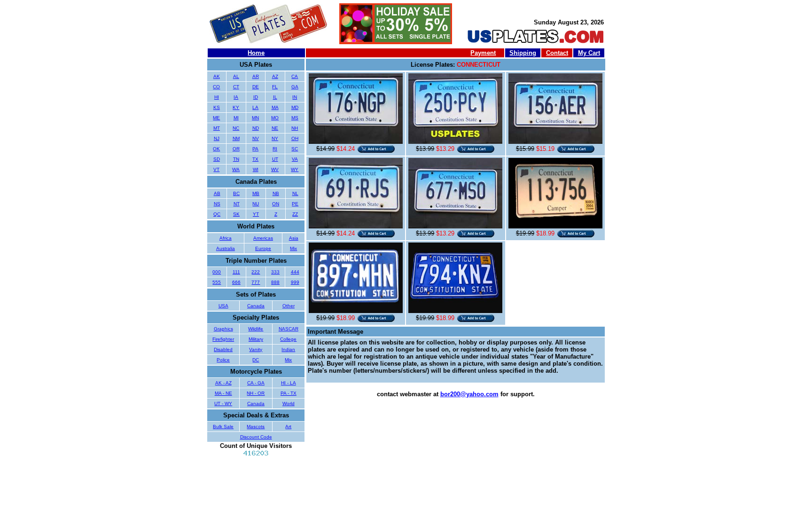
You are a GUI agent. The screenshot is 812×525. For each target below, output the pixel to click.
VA (295, 159)
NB (276, 193)
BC (236, 193)
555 (216, 282)
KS (216, 107)
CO (216, 86)
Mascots (256, 426)
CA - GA (256, 382)
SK (236, 214)
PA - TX (289, 393)
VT (216, 169)
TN (236, 159)
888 (275, 282)
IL (275, 97)
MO (275, 117)
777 (255, 282)
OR (236, 148)
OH (294, 138)
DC (255, 359)
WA (236, 169)
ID (255, 97)
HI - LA (288, 382)
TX (255, 159)
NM (236, 138)
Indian (288, 349)
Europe (263, 248)
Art (288, 426)
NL (295, 193)
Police (223, 359)
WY (294, 169)
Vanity (255, 349)
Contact (557, 52)
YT (256, 214)
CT (236, 86)
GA (294, 86)
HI (216, 97)
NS (217, 203)
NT (237, 203)
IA (236, 97)
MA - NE (223, 393)
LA (255, 107)
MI (236, 117)
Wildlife (255, 328)
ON (275, 203)
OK (216, 148)
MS (294, 117)
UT (275, 159)
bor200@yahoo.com (469, 394)
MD (294, 107)
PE (295, 203)
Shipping (522, 52)
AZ (275, 76)
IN (294, 97)
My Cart (589, 52)
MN (255, 117)
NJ (216, 138)
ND (255, 128)
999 (295, 282)
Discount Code (256, 436)
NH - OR (256, 393)
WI (255, 169)
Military (256, 339)
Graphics (223, 328)
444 (295, 271)
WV (275, 169)
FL (275, 86)
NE (275, 128)
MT (216, 128)
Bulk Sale (223, 426)
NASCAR (288, 328)
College (288, 339)
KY (236, 107)
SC (294, 148)
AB (217, 193)
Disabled (223, 349)
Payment (483, 52)
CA (294, 76)
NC (236, 128)
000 (216, 271)
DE (255, 86)
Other (288, 305)
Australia (225, 248)
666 (236, 282)
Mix (293, 248)
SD (216, 159)
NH (294, 128)
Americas (263, 238)
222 (255, 271)
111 (236, 271)
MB (255, 193)
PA (255, 148)
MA (275, 107)
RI (275, 148)
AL (236, 76)
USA (223, 305)
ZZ (295, 214)
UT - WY (223, 403)
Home (256, 52)
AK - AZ (223, 382)
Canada (256, 305)
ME (216, 117)
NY (275, 138)
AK (216, 76)
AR (255, 76)
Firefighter (223, 339)
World (288, 403)
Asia (293, 238)
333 (275, 271)
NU (255, 203)
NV (255, 138)
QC (216, 214)
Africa (225, 238)
